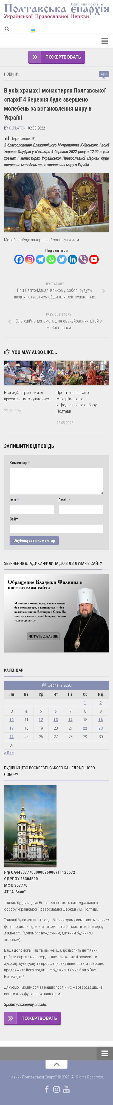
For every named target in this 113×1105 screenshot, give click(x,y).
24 (11, 736)
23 (100, 728)
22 (85, 728)
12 (41, 719)
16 (100, 719)
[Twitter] (62, 259)
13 (55, 719)
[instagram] (56, 1089)
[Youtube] (94, 259)
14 (70, 719)
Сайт (14, 519)
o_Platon (17, 128)
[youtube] (66, 1089)
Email (64, 500)
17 (11, 728)
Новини (11, 74)
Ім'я (14, 500)
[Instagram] (30, 259)
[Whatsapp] (51, 259)
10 (11, 719)
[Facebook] (19, 259)
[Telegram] (40, 259)
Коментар (20, 463)
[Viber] (83, 259)
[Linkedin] (72, 259)
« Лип (9, 752)
